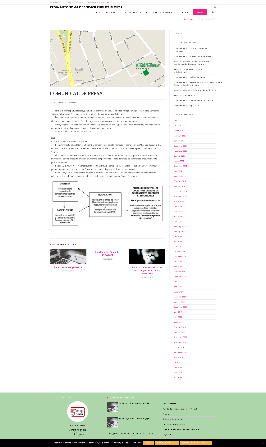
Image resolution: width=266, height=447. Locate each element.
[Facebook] (74, 434)
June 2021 (178, 261)
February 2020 (180, 297)
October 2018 (179, 347)
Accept (149, 443)
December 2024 (180, 166)
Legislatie (167, 434)
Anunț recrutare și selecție (68, 267)
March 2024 (178, 176)
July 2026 (177, 120)
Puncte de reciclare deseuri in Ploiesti (180, 409)
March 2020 (178, 292)
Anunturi (73, 103)
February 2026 (180, 136)
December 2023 (180, 191)
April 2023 (178, 216)
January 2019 (179, 332)
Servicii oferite (169, 403)
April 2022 (178, 241)
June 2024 (178, 171)
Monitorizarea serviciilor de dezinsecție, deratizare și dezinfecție (147, 270)
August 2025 (179, 161)
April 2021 (178, 266)
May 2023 (178, 211)
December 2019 (180, 307)
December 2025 (180, 146)
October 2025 (179, 156)
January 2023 (179, 231)
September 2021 (180, 256)
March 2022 (178, 246)
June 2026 (178, 125)
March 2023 (178, 221)
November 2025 (180, 151)
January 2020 (179, 302)
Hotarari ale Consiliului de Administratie (181, 429)
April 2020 (178, 286)
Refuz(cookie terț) (167, 443)
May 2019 (178, 312)
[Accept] (262, 442)
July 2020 (177, 281)
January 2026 (179, 141)
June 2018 (178, 367)
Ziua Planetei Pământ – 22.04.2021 (107, 254)
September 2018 (180, 352)
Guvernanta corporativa (174, 424)
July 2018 (177, 362)
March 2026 (178, 130)
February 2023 (180, 226)
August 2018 (179, 357)
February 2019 (180, 327)
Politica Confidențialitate (196, 443)
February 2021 (180, 271)
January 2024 (179, 186)
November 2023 (180, 196)
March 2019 (178, 322)
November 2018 (180, 342)
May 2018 (178, 372)
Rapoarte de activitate (173, 419)
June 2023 (178, 206)
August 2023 (179, 201)
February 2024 (180, 181)
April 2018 (178, 377)
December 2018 (180, 337)
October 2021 (179, 251)
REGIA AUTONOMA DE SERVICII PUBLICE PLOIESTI (86, 7)
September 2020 (180, 277)
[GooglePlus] (81, 434)
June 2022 (178, 236)
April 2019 (178, 317)
